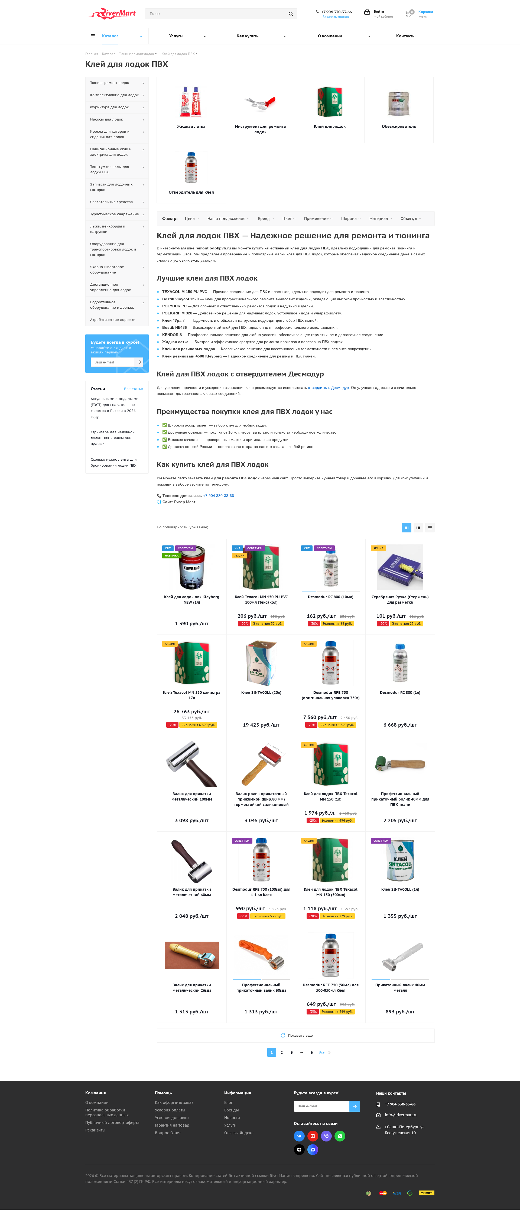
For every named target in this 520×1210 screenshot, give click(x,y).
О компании (97, 1102)
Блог (228, 1102)
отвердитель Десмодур (328, 387)
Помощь (163, 1092)
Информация (237, 1092)
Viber (326, 1136)
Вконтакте (299, 1136)
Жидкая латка (191, 126)
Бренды (231, 1110)
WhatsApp (339, 1136)
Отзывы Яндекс (238, 1132)
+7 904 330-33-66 (336, 11)
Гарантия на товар (172, 1125)
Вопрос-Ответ (168, 1132)
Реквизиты (95, 1130)
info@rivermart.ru (401, 1115)
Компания (95, 1092)
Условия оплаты (170, 1110)
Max (312, 1149)
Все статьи (133, 388)
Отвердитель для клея (191, 192)
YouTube (312, 1136)
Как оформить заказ (174, 1102)
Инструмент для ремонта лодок (260, 129)
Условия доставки (172, 1117)
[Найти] (290, 13)
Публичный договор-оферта (112, 1122)
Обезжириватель (399, 126)
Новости (232, 1117)
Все (321, 1052)
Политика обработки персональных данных (107, 1112)
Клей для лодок (330, 126)
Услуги (230, 1125)
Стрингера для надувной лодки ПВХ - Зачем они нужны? (113, 438)
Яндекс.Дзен (299, 1149)
